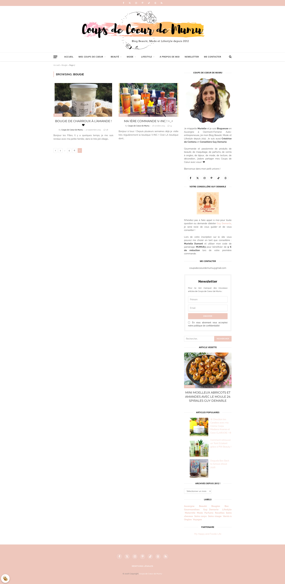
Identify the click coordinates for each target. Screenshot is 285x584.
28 (107, 130)
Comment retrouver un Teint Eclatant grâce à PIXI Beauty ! (220, 443)
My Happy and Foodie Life (207, 534)
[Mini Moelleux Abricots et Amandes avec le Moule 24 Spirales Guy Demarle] (208, 370)
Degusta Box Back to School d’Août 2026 (219, 464)
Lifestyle (146, 56)
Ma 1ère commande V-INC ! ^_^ (148, 121)
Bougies (215, 506)
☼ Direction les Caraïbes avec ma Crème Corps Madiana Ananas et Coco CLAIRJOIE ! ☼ (220, 426)
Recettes (219, 513)
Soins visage (214, 516)
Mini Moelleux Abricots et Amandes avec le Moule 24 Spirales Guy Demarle (207, 396)
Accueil (68, 56)
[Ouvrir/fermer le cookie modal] (5, 578)
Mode (130, 56)
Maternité (190, 513)
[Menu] (55, 56)
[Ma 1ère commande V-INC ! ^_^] (148, 100)
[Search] (230, 56)
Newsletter (192, 56)
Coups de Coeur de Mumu (72, 130)
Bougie (64, 65)
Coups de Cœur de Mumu (150, 574)
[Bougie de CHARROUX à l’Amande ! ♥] (83, 100)
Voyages (197, 519)
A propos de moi (170, 56)
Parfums (208, 513)
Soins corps (200, 516)
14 (171, 126)
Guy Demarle (224, 223)
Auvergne (189, 506)
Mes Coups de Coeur (91, 56)
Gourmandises (192, 509)
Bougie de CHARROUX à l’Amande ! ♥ (83, 123)
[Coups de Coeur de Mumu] (142, 29)
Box (228, 506)
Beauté (115, 56)
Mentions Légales (142, 566)
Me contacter (212, 56)
